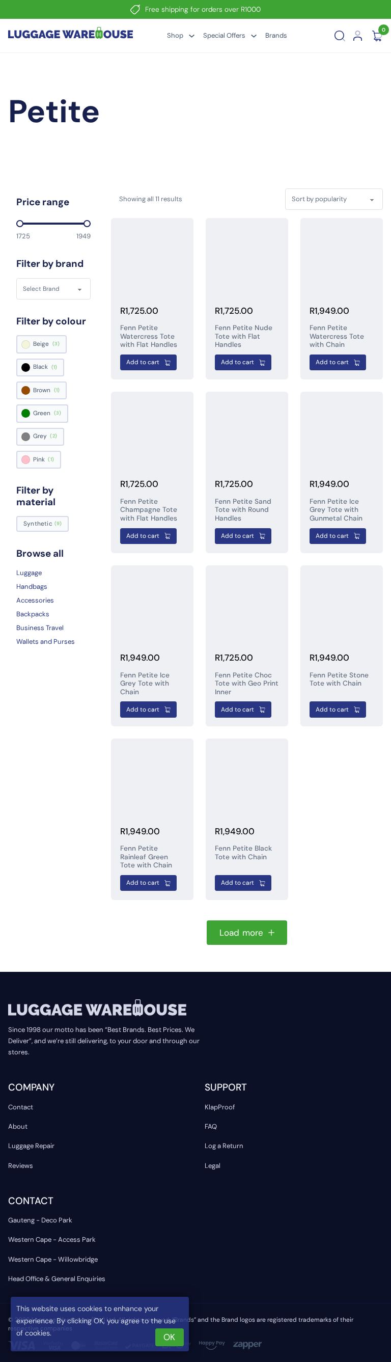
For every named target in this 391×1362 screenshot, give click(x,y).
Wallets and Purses (45, 641)
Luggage (29, 572)
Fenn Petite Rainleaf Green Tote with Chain (146, 856)
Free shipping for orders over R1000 (203, 9)
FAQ (211, 1126)
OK (169, 1337)
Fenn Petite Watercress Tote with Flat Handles (148, 336)
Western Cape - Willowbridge (53, 1259)
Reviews (20, 1165)
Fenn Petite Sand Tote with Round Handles (243, 510)
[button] (148, 362)
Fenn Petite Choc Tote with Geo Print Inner (246, 683)
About (17, 1126)
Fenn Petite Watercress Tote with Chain (337, 336)
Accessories (35, 600)
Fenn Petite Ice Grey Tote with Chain (145, 683)
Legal (212, 1165)
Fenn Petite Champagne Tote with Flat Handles (148, 510)
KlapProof (220, 1107)
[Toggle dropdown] (191, 36)
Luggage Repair (31, 1145)
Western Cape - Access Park (52, 1239)
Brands (276, 35)
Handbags (31, 586)
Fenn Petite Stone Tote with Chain (339, 679)
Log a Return (224, 1145)
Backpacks (32, 614)
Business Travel (40, 627)
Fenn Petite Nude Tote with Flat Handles (243, 336)
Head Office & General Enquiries (56, 1278)
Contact (20, 1107)
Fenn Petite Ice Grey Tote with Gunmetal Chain (336, 510)
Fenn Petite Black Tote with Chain (243, 852)
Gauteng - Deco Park (40, 1220)
